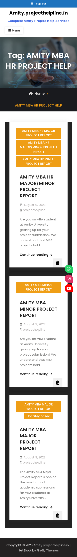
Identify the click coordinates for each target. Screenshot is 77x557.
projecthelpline (34, 210)
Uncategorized (38, 416)
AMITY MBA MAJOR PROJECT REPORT (38, 406)
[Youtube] (69, 288)
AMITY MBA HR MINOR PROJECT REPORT (38, 161)
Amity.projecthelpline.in (38, 13)
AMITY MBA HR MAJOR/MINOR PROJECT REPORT (38, 147)
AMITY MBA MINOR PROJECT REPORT (38, 287)
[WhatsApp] (69, 269)
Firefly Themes (48, 550)
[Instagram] (69, 278)
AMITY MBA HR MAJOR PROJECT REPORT (38, 133)
